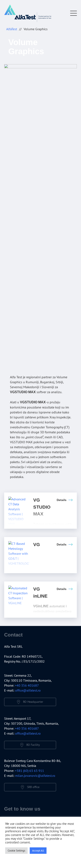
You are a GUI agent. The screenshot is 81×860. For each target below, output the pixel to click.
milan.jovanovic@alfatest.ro (35, 776)
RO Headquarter (33, 701)
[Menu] (73, 13)
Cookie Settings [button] (16, 850)
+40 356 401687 (27, 685)
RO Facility (33, 744)
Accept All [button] (38, 850)
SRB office (33, 787)
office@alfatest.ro (28, 690)
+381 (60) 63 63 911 (29, 771)
